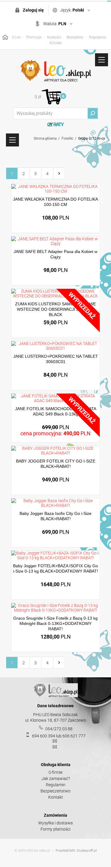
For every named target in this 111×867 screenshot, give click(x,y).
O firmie (55, 772)
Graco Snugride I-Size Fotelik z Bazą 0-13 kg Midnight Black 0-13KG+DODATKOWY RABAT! (55, 623)
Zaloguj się (33, 10)
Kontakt (55, 43)
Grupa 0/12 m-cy (91, 138)
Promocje (33, 37)
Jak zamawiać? (55, 778)
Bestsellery (75, 37)
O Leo (16, 37)
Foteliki (67, 138)
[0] (51, 96)
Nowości (54, 37)
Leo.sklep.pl (55, 71)
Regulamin (97, 37)
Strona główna (45, 138)
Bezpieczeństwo (55, 791)
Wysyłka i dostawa (55, 823)
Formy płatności (55, 829)
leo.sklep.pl (42, 851)
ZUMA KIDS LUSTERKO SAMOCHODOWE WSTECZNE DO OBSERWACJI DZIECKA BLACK (55, 309)
